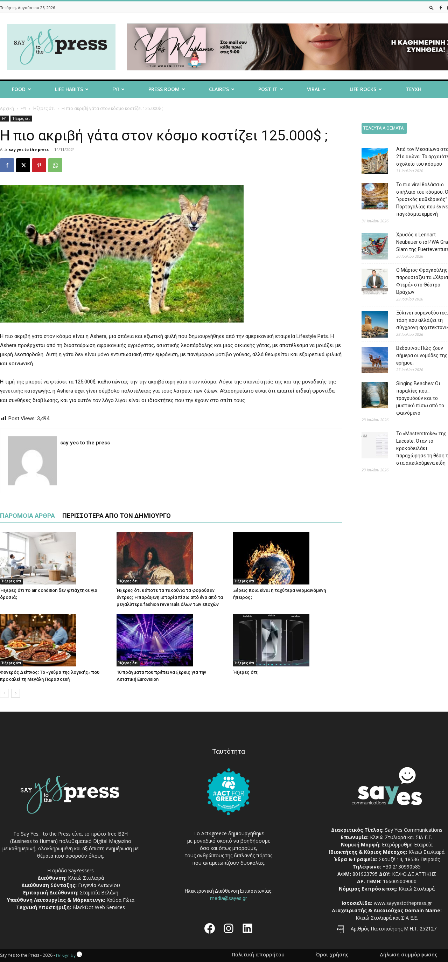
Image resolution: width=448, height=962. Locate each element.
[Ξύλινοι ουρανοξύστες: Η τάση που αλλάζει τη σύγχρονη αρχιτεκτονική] (369, 325)
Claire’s (219, 89)
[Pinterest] (39, 165)
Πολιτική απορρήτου (258, 954)
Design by (66, 955)
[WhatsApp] (55, 165)
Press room (164, 89)
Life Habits (69, 89)
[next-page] (15, 693)
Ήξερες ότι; (246, 672)
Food (19, 89)
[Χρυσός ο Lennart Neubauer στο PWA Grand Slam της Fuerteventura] (369, 247)
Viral (313, 89)
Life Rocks (363, 89)
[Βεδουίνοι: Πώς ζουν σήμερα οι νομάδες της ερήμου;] (369, 361)
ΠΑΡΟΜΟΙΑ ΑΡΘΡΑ (27, 515)
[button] (431, 7)
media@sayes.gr (228, 898)
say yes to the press (29, 149)
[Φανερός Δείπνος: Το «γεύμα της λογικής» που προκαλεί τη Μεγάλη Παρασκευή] (54, 640)
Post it (268, 89)
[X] (23, 165)
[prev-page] (4, 693)
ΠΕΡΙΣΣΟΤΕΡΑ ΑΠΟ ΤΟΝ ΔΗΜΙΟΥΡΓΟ (116, 515)
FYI (115, 89)
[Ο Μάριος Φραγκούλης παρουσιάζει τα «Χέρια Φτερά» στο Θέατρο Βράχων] (369, 283)
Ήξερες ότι (44, 108)
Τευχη (413, 89)
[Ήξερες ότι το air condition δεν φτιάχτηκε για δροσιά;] (54, 558)
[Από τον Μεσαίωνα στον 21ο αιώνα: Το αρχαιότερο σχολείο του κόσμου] (369, 162)
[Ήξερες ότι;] (287, 640)
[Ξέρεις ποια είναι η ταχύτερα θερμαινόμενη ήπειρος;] (287, 558)
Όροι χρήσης (332, 954)
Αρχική (7, 108)
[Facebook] (440, 7)
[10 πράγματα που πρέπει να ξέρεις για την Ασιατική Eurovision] (171, 640)
